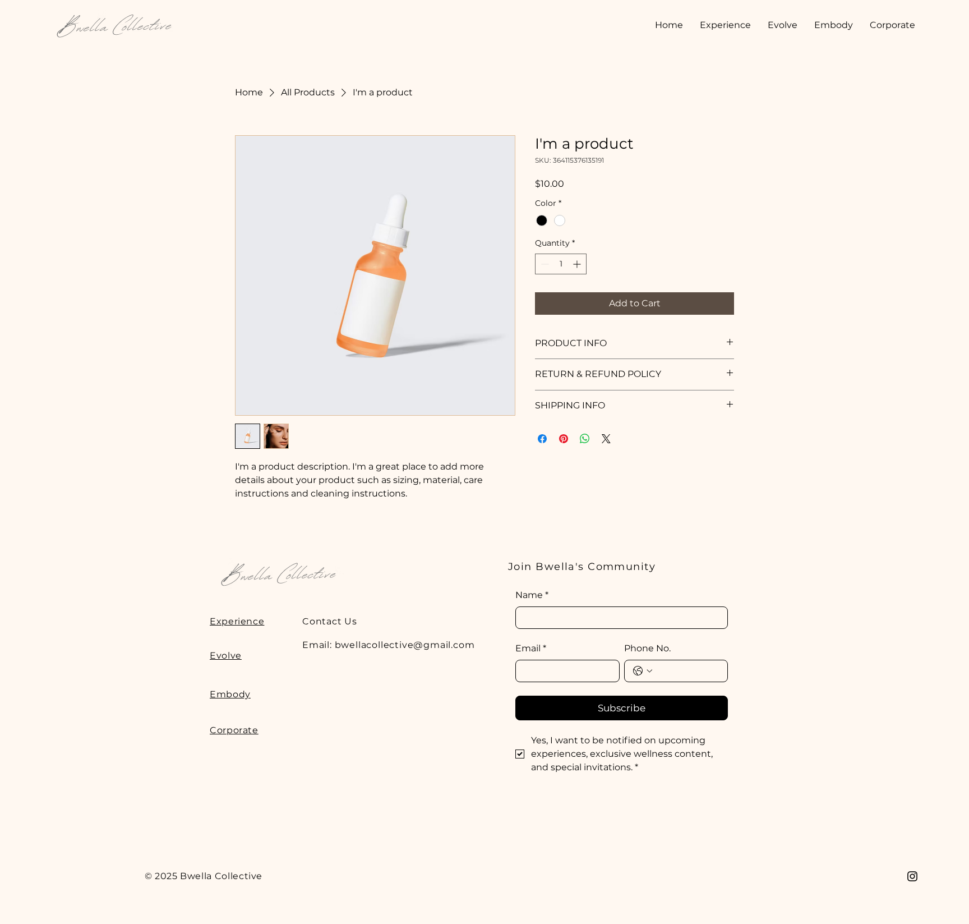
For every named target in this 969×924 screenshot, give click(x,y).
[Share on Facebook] (542, 438)
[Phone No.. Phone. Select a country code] (642, 671)
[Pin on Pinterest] (563, 438)
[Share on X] (606, 438)
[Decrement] (544, 264)
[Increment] (578, 264)
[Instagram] (912, 876)
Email (530, 648)
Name (531, 595)
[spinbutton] (561, 264)
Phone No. (647, 648)
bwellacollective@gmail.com (405, 645)
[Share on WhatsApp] (585, 438)
